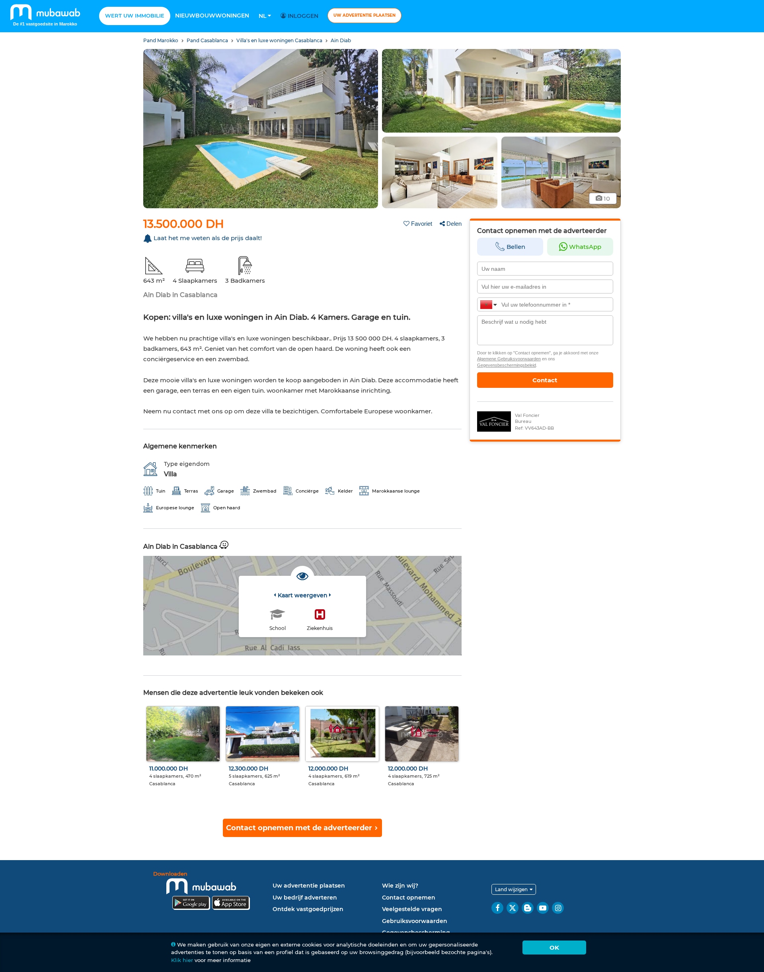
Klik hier (182, 960)
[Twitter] (512, 908)
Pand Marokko (161, 40)
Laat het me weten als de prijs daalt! (208, 238)
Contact (544, 380)
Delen (454, 223)
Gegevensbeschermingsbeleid (506, 365)
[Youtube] (543, 908)
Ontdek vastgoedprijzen (308, 909)
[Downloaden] (211, 892)
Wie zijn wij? (400, 885)
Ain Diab (341, 40)
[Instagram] (558, 908)
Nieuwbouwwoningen (212, 15)
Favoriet (421, 223)
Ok (554, 947)
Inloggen (302, 16)
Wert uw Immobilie (134, 15)
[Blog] (528, 908)
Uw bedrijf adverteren (305, 897)
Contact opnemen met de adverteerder (300, 827)
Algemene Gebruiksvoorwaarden (509, 358)
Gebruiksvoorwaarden (414, 921)
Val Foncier (527, 415)
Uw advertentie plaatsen (364, 15)
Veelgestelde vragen (412, 909)
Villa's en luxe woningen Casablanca (280, 40)
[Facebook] (497, 908)
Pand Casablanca (208, 40)
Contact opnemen (408, 897)
